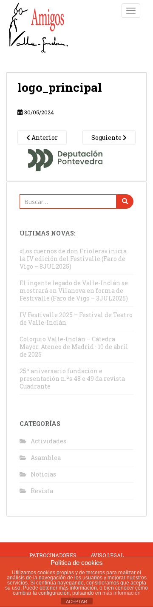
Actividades (48, 441)
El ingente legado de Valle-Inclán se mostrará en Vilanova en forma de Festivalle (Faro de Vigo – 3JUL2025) (74, 290)
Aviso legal (107, 555)
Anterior (44, 137)
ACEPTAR (76, 601)
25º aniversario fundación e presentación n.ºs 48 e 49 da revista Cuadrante (72, 378)
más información (121, 593)
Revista (42, 491)
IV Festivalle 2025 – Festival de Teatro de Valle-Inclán (76, 318)
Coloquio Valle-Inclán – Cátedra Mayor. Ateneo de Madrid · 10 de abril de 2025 (74, 346)
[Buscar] (124, 201)
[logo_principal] (66, 158)
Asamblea (46, 458)
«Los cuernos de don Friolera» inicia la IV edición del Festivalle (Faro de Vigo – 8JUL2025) (73, 258)
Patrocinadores (52, 555)
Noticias (43, 474)
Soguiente (107, 137)
